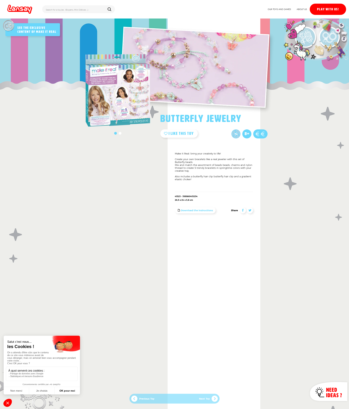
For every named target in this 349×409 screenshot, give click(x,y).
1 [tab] (115, 133)
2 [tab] (120, 133)
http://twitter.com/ (250, 210)
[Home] (19, 9)
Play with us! (328, 9)
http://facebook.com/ (243, 210)
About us (302, 9)
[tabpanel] (117, 90)
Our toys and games (279, 9)
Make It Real (46, 32)
